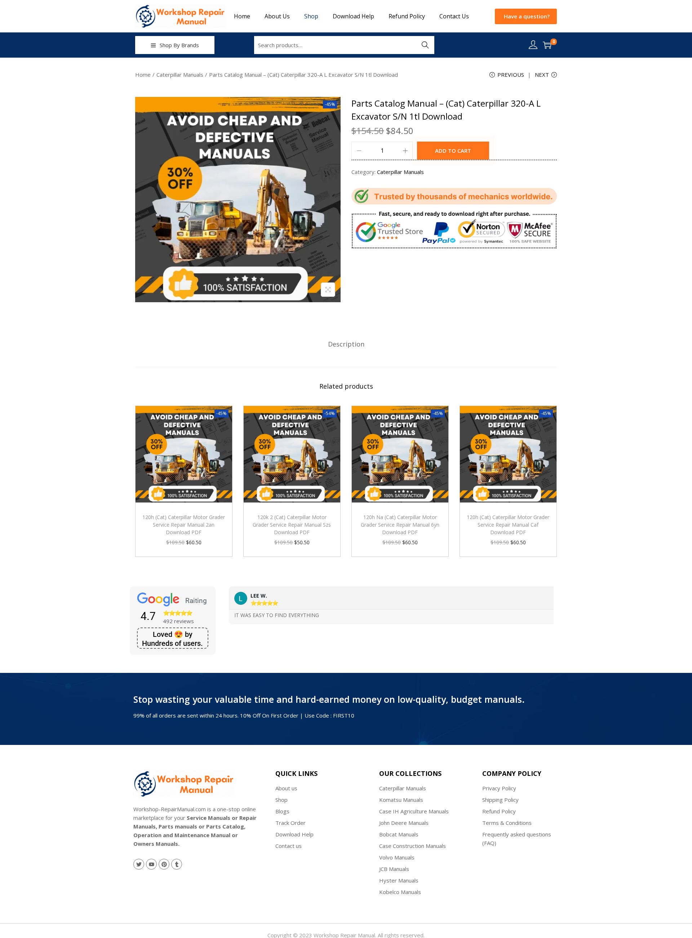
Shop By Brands (179, 45)
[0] (547, 45)
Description (346, 344)
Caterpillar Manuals (179, 74)
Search (425, 45)
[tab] (346, 344)
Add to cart (453, 150)
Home (143, 74)
